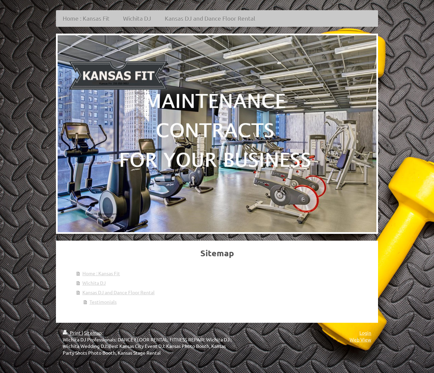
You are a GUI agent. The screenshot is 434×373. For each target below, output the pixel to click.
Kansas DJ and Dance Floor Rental (118, 292)
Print (75, 333)
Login (365, 333)
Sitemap (93, 333)
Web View (360, 339)
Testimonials (103, 302)
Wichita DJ (94, 283)
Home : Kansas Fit (101, 273)
